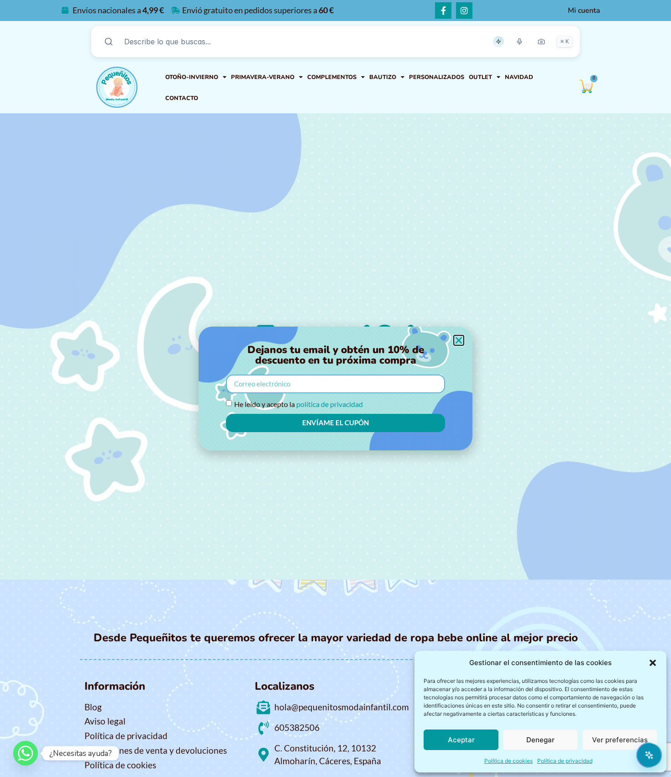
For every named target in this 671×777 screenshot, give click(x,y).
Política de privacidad (564, 760)
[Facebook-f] (443, 10)
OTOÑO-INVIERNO (191, 77)
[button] (652, 662)
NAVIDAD (519, 77)
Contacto (181, 98)
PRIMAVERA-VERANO (262, 77)
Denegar (540, 739)
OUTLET (480, 77)
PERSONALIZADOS (436, 77)
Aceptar (461, 739)
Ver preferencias (620, 739)
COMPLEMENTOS (331, 77)
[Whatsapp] (25, 753)
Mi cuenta (584, 10)
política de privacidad (329, 404)
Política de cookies (508, 760)
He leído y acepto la (298, 404)
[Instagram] (464, 10)
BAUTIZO (382, 77)
